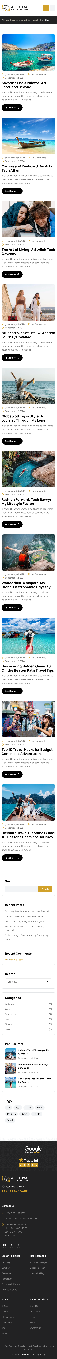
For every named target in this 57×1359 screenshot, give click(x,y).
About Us (34, 1306)
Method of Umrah (10, 1289)
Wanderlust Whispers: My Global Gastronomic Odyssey (26, 584)
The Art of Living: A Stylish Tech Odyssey (28, 251)
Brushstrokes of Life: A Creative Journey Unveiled (28, 334)
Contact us (35, 1327)
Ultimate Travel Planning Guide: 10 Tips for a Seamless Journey (28, 834)
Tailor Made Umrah (11, 1284)
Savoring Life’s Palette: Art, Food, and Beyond (25, 84)
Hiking (28, 1107)
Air (8, 1107)
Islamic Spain (16, 959)
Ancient (9, 1009)
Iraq (3, 1327)
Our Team (35, 1311)
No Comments (39, 74)
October (6, 1267)
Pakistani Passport (39, 1262)
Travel (8, 1029)
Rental (24, 1114)
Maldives (11, 1114)
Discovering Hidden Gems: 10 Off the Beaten (34, 1080)
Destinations (11, 1014)
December (7, 1273)
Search (10, 881)
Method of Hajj (37, 1273)
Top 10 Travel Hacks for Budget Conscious (33, 1066)
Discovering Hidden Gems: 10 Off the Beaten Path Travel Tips (28, 668)
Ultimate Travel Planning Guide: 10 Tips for (34, 1052)
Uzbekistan (7, 1322)
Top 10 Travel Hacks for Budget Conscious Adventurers (27, 751)
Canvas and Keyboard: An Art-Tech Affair (27, 168)
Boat (18, 1107)
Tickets (8, 1024)
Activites (9, 1004)
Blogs (32, 1317)
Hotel (7, 1019)
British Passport (37, 1267)
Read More (10, 107)
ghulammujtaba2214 (15, 74)
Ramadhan (7, 1278)
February (6, 1262)
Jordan (5, 1333)
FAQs (32, 1322)
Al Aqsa (5, 1306)
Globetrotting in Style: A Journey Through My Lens (23, 418)
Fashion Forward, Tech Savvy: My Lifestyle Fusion (26, 501)
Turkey (5, 1311)
